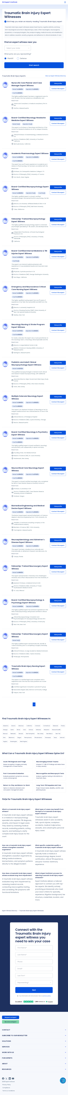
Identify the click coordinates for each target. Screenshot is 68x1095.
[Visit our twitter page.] (6, 1078)
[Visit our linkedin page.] (10, 1078)
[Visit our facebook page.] (3, 1078)
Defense (23, 58)
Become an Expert (10, 1022)
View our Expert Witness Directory (55, 76)
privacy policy (47, 996)
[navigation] (65, 2)
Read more (15, 101)
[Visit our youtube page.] (13, 1078)
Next (34, 990)
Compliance (6, 1087)
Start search (34, 65)
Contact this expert (57, 89)
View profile (58, 83)
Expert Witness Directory (9, 911)
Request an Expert (10, 1017)
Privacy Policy (6, 1084)
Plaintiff (10, 58)
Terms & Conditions (8, 1091)
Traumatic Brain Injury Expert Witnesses (31, 911)
